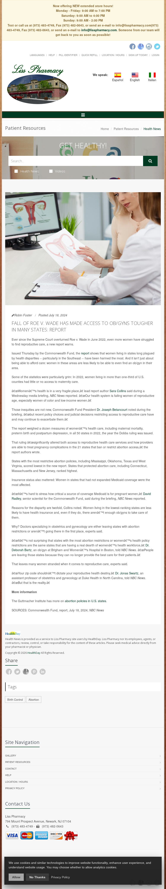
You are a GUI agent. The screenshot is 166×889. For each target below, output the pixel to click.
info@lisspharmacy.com (99, 30)
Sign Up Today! (138, 55)
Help (52, 55)
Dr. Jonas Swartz (126, 573)
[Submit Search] (150, 161)
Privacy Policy (14, 788)
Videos (60, 171)
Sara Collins (118, 391)
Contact (11, 768)
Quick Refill (89, 55)
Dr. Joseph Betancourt (112, 409)
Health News (29, 171)
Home (105, 129)
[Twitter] (157, 46)
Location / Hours (113, 55)
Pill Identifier (68, 55)
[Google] (141, 46)
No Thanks (37, 877)
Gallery (10, 755)
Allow (16, 877)
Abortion (34, 699)
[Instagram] (149, 46)
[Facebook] (132, 46)
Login (155, 55)
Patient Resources (126, 129)
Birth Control (15, 699)
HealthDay (33, 653)
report (85, 353)
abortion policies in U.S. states (85, 601)
